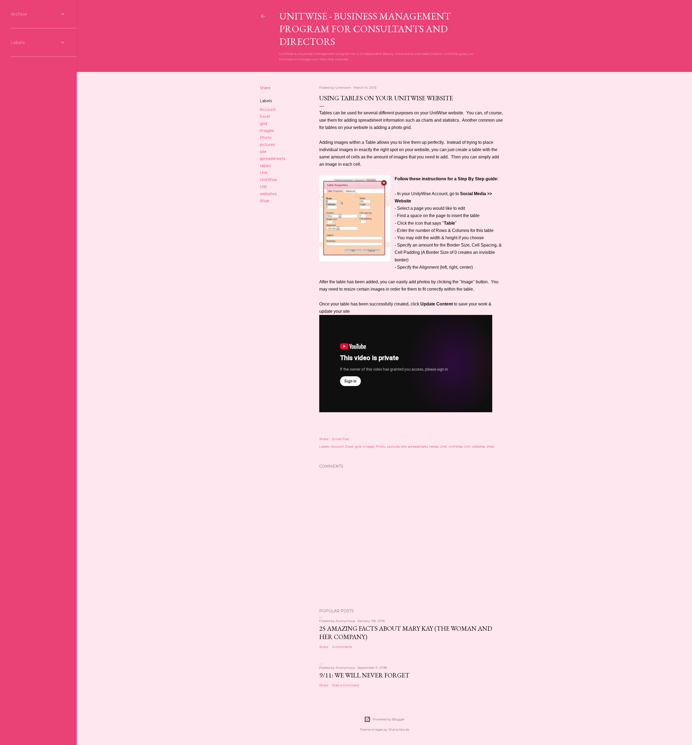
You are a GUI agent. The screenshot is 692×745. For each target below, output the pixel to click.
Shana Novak (398, 729)
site (263, 151)
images (267, 130)
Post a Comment (345, 685)
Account (268, 109)
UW (263, 186)
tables (265, 165)
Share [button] (265, 87)
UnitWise (268, 179)
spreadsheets (272, 158)
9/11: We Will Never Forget (364, 675)
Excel (265, 116)
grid (263, 123)
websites (268, 193)
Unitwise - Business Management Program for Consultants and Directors (365, 29)
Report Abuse (26, 70)
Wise (264, 200)
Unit (264, 172)
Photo (266, 137)
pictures (267, 144)
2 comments (342, 647)
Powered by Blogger (389, 719)
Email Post (340, 439)
